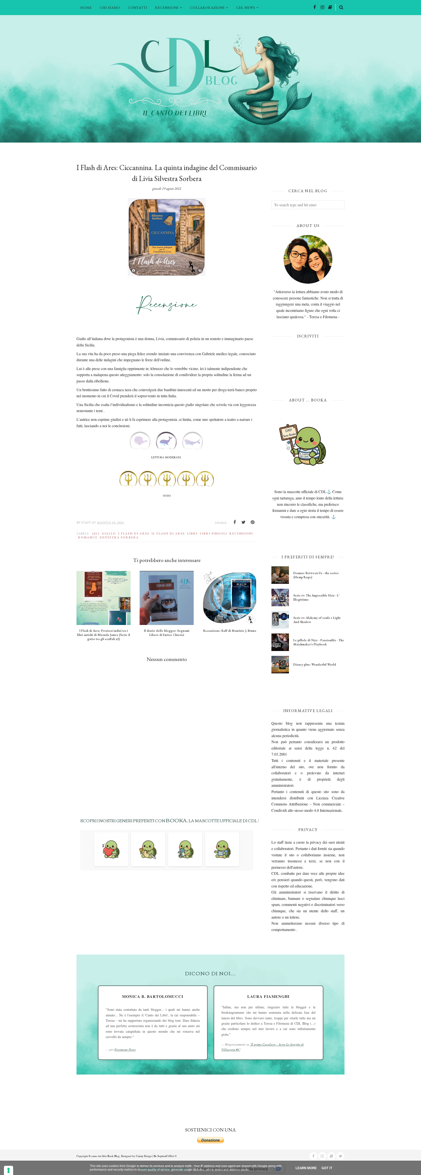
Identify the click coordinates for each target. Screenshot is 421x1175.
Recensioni (241, 533)
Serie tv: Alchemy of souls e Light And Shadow (317, 620)
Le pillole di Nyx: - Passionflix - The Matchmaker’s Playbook (318, 642)
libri (192, 533)
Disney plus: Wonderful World (314, 664)
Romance (87, 537)
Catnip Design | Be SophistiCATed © (156, 1156)
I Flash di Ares (133, 533)
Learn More (306, 1168)
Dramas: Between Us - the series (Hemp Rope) (316, 575)
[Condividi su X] (244, 522)
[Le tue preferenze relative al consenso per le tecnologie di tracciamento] (8, 1170)
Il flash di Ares (168, 533)
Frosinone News (125, 1049)
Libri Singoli (213, 533)
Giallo (109, 533)
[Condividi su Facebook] (235, 522)
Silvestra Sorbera (119, 537)
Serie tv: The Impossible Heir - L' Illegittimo (316, 597)
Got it (327, 1168)
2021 (96, 533)
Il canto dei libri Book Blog (104, 1156)
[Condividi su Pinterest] (253, 522)
